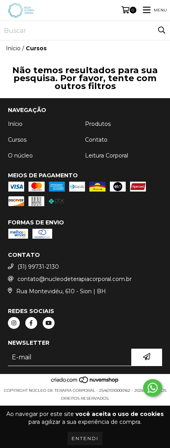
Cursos (17, 139)
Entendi (85, 438)
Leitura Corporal (106, 155)
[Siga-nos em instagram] (14, 323)
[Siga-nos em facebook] (31, 323)
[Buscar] (161, 30)
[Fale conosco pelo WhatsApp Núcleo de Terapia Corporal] (152, 388)
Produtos (98, 123)
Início (13, 48)
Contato (96, 139)
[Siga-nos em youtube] (49, 323)
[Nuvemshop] (85, 382)
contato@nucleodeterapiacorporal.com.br (74, 279)
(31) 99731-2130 (38, 266)
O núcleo (20, 155)
